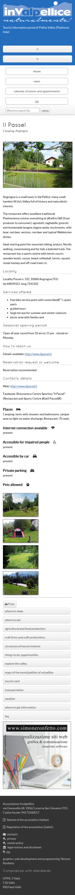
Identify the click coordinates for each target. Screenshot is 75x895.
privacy (11, 838)
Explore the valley (16, 663)
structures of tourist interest (22, 646)
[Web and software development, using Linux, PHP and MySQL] (37, 788)
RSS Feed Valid (12, 887)
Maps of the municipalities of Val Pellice (29, 672)
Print (11, 604)
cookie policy (15, 843)
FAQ (7, 716)
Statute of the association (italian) (28, 819)
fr (38, 59)
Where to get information (20, 707)
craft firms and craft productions (25, 637)
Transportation (14, 690)
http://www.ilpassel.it (38, 354)
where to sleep (14, 611)
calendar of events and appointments (37, 91)
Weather (10, 698)
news (37, 81)
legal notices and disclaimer (24, 847)
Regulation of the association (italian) (30, 827)
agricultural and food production (25, 628)
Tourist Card (12, 681)
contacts (12, 834)
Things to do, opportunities (21, 655)
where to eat (13, 620)
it (37, 49)
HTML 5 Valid (11, 878)
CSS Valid (9, 882)
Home (37, 71)
